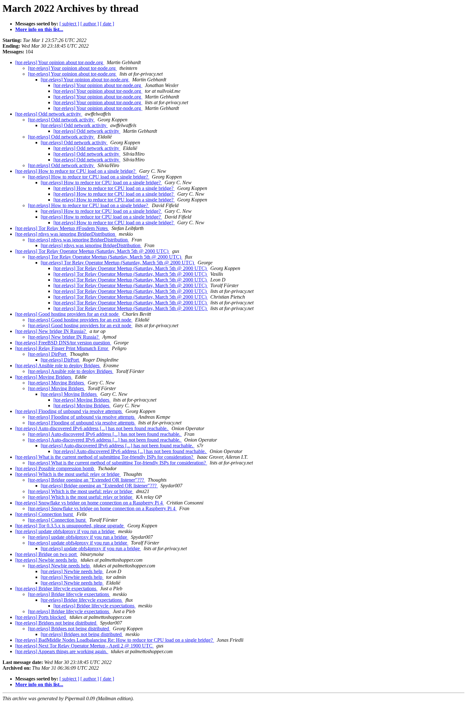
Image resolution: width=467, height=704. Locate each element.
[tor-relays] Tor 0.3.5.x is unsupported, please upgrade (70, 525)
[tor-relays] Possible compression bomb (55, 468)
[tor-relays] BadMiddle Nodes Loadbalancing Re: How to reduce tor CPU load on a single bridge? (114, 640)
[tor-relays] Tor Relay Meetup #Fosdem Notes (62, 228)
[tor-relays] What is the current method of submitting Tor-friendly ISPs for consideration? (104, 457)
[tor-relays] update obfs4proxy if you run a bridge (65, 531)
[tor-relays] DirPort (47, 354)
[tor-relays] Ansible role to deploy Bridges (58, 365)
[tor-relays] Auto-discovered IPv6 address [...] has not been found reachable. (92, 428)
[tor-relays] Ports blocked (41, 617)
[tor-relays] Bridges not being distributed (56, 623)
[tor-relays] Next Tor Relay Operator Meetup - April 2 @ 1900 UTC (84, 645)
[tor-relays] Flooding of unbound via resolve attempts (69, 411)
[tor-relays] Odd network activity (48, 114)
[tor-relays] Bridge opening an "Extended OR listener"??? (86, 480)
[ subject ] (69, 23)
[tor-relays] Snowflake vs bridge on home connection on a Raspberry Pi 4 (89, 502)
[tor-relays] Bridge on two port (46, 554)
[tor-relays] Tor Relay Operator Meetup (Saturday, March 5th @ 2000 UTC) (92, 251)
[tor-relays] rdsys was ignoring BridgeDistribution (65, 234)
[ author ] (89, 23)
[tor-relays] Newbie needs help (46, 560)
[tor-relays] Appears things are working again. (61, 651)
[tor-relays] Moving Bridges (43, 377)
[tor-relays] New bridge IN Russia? (51, 331)
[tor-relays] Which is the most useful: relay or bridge (68, 474)
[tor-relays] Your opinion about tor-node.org (59, 62)
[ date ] (107, 23)
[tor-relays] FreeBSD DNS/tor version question (63, 342)
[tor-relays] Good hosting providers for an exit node (67, 314)
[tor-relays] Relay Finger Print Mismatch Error (62, 348)
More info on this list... (39, 29)
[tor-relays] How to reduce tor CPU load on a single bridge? (76, 171)
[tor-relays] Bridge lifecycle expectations (56, 588)
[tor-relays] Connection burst (44, 514)
